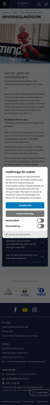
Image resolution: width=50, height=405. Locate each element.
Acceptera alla (25, 205)
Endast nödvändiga (25, 213)
